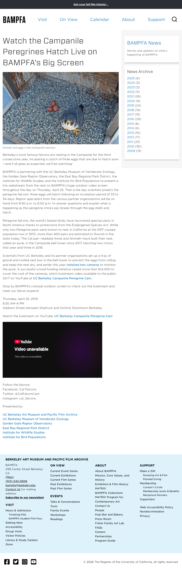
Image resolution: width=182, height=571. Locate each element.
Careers (100, 531)
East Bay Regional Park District (26, 428)
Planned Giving (152, 479)
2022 (131, 92)
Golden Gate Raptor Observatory (27, 423)
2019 (130, 105)
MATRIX (100, 488)
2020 (131, 101)
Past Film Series (61, 488)
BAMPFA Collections (109, 492)
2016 (130, 119)
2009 (131, 151)
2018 (130, 110)
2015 (130, 123)
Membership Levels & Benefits (161, 491)
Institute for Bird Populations (24, 437)
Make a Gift (147, 471)
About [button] (128, 19)
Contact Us (13, 489)
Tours (54, 506)
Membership (148, 483)
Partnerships (103, 536)
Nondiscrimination (152, 511)
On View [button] (68, 19)
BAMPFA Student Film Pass (25, 518)
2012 (130, 137)
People (99, 510)
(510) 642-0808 (16, 481)
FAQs (98, 527)
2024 (131, 82)
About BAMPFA (105, 471)
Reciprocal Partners (155, 495)
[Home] (17, 19)
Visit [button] (42, 19)
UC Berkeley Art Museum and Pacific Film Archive (40, 414)
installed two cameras (82, 265)
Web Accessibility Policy (156, 507)
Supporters (147, 499)
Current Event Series (64, 471)
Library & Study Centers (22, 540)
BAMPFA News (144, 43)
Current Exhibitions (63, 475)
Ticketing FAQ (17, 514)
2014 (130, 128)
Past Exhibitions (61, 484)
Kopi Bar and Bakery (109, 514)
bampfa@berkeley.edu (21, 485)
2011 (130, 142)
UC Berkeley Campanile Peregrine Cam (62, 278)
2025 (131, 78)
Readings (56, 519)
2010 (130, 146)
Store (9, 544)
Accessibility (14, 526)
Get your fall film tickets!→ (91, 4)
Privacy (145, 515)
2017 (130, 114)
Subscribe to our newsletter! (25, 497)
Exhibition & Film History (111, 484)
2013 (130, 132)
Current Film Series (63, 479)
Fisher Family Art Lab (109, 523)
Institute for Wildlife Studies (24, 432)
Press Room (103, 518)
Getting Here (14, 522)
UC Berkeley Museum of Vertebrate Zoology (36, 419)
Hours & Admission (18, 510)
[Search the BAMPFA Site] (176, 19)
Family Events (59, 510)
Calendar (99, 19)
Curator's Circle (152, 487)
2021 (130, 96)
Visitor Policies (15, 535)
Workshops (58, 514)
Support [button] (156, 19)
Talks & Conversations (65, 501)
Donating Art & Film (155, 475)
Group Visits (14, 531)
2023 (131, 87)
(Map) (10, 477)
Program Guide (105, 540)
